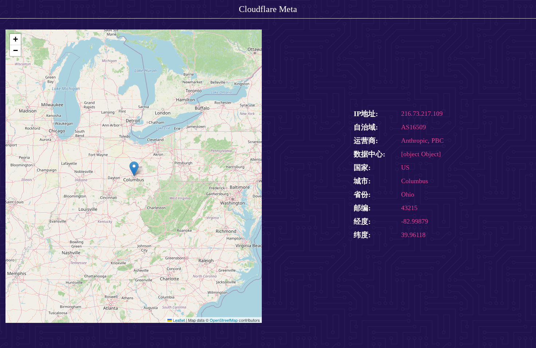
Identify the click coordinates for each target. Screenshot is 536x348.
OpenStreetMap (224, 320)
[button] (134, 168)
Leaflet (178, 320)
